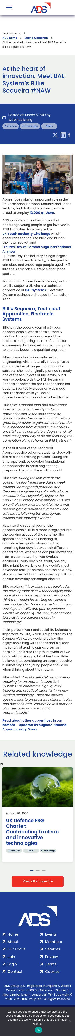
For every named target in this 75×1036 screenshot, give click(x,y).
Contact (15, 971)
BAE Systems (35, 290)
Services (52, 949)
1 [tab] (32, 870)
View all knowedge (38, 881)
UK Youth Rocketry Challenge (26, 234)
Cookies (52, 971)
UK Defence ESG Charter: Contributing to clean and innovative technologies (32, 832)
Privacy (51, 956)
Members (53, 941)
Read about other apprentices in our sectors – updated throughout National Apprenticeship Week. (34, 725)
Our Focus (17, 949)
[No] (70, 1021)
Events (51, 934)
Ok (38, 1030)
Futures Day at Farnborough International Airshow (36, 249)
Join (11, 956)
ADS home (9, 38)
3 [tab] (44, 870)
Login (12, 964)
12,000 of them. (42, 213)
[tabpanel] (37, 814)
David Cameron (36, 38)
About (13, 941)
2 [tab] (38, 870)
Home (13, 934)
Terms (51, 964)
